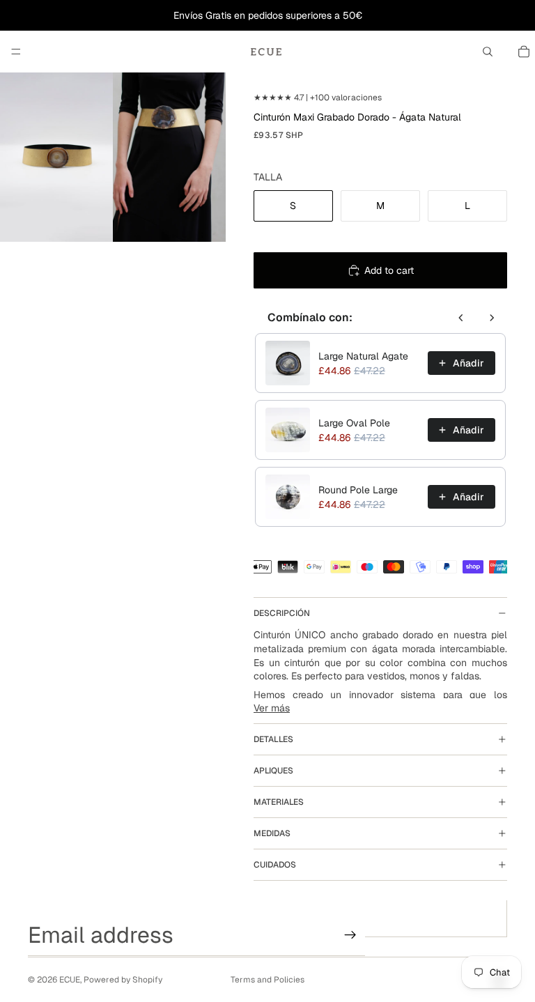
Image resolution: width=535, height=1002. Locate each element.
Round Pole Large (358, 490)
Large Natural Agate (363, 356)
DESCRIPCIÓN (282, 613)
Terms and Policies (267, 979)
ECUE (69, 979)
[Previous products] (461, 317)
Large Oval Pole (354, 423)
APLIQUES (273, 770)
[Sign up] (350, 935)
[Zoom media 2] (169, 157)
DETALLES (273, 739)
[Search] (487, 51)
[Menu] (16, 52)
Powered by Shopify (123, 979)
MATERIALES (279, 802)
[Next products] (491, 317)
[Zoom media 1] (56, 157)
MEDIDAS (272, 833)
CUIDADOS (275, 864)
